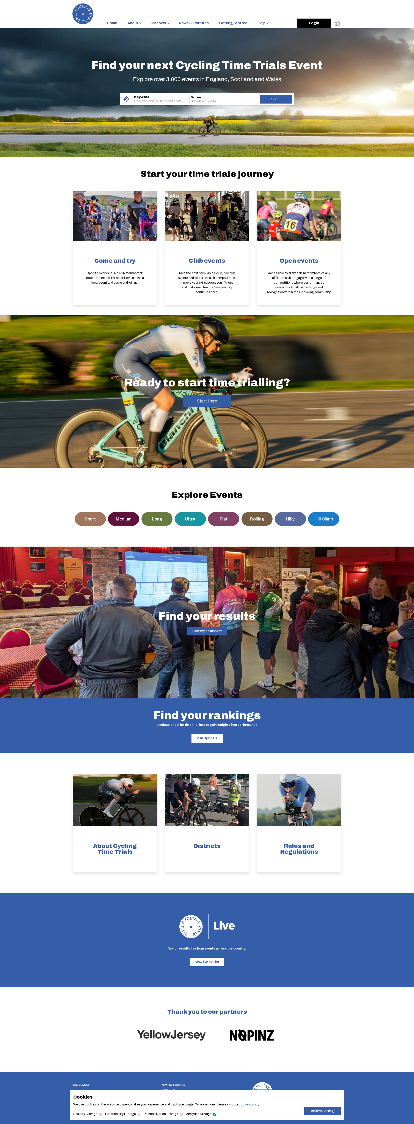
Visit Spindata (207, 738)
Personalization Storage (161, 1114)
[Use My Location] (126, 99)
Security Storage (85, 1114)
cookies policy (249, 1104)
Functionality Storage (120, 1114)
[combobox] (155, 101)
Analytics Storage (199, 1114)
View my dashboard (207, 631)
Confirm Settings (322, 1111)
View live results (207, 962)
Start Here (207, 401)
